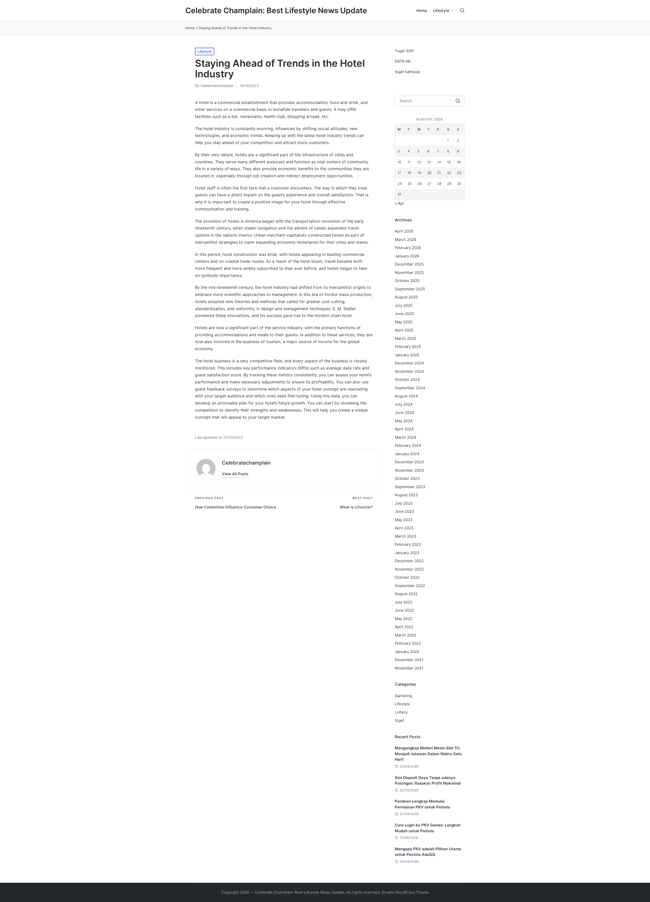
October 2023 (407, 478)
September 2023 (410, 486)
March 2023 (405, 536)
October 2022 (407, 577)
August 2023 (406, 494)
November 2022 (409, 569)
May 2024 (404, 420)
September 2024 (410, 387)
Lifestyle (205, 51)
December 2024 (409, 363)
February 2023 (408, 544)
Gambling (403, 695)
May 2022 (403, 618)
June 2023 (404, 511)
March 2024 (405, 437)
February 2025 (408, 346)
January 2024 (407, 453)
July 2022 (403, 602)
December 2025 (409, 264)
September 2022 (410, 585)
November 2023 (409, 470)
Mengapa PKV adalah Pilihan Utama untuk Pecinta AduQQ (428, 851)
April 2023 (404, 527)
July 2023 (404, 503)
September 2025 (410, 289)
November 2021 (409, 668)
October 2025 (407, 280)
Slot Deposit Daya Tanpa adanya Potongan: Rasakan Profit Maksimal (428, 780)
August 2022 (406, 593)
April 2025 (404, 330)
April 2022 (404, 626)
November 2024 (409, 371)
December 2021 (409, 659)
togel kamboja (407, 71)
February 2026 (408, 247)
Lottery (401, 712)
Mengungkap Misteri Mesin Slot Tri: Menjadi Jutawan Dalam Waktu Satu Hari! (428, 754)
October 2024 (407, 379)
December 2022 (409, 560)
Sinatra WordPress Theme (405, 892)
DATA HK (403, 61)
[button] (235, 473)
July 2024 (404, 404)
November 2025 (409, 272)
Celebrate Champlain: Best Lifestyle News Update (276, 10)
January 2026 (407, 256)
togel (399, 720)
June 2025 (404, 313)
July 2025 (403, 305)
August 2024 (406, 396)
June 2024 (404, 412)
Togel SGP (404, 50)
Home (190, 28)
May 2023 (404, 519)
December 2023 (409, 461)
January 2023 (407, 552)
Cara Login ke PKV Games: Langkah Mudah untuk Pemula (428, 828)
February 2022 (408, 643)
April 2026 (404, 231)
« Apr (399, 203)
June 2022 (404, 610)
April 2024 (404, 429)
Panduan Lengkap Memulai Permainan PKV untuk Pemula (422, 804)
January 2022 (407, 651)
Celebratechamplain (246, 463)
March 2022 (405, 635)
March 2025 (405, 338)
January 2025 (407, 354)
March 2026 (405, 239)
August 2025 (406, 297)
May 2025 (403, 322)
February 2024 (408, 445)
